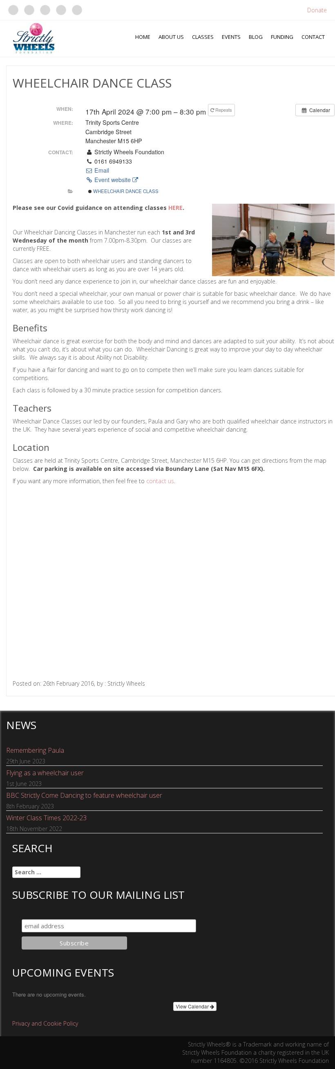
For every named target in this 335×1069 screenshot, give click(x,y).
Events (231, 37)
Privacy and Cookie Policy (45, 1023)
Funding (282, 37)
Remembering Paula (35, 750)
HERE (175, 208)
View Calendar (193, 1006)
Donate (317, 10)
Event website (112, 180)
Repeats (223, 109)
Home (142, 37)
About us (171, 37)
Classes (203, 37)
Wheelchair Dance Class (125, 191)
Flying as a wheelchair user (45, 772)
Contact (313, 37)
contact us (160, 481)
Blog (256, 37)
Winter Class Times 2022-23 (46, 817)
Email (101, 170)
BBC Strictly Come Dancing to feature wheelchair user (84, 795)
